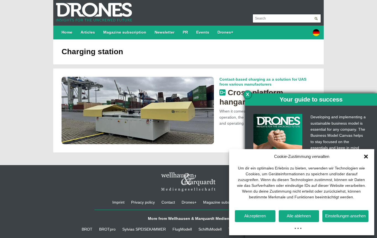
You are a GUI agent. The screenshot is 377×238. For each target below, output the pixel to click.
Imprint (118, 202)
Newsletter (164, 32)
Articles (88, 32)
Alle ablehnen (299, 216)
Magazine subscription (124, 32)
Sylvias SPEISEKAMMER (144, 229)
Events (202, 32)
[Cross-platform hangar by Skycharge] (138, 110)
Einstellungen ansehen (345, 216)
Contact (168, 202)
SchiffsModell (210, 229)
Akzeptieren (255, 216)
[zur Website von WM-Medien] (188, 182)
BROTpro (107, 229)
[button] (366, 156)
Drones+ (225, 32)
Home (67, 32)
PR (185, 32)
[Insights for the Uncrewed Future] (92, 9)
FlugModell (182, 229)
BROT (87, 229)
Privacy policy (143, 202)
